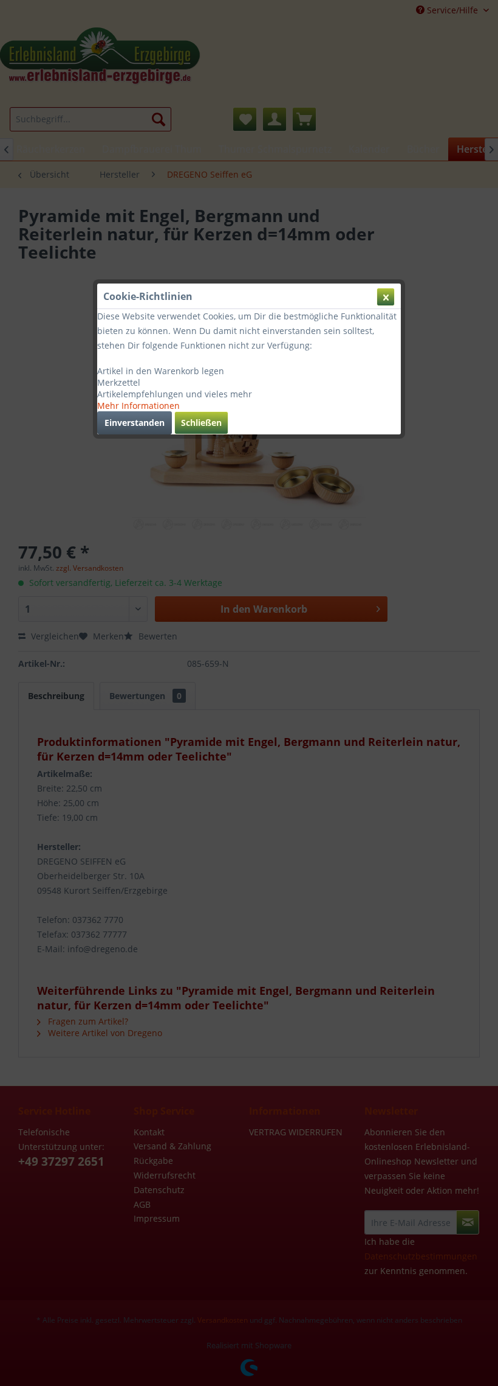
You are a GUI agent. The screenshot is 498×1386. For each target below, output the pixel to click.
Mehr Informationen (138, 405)
